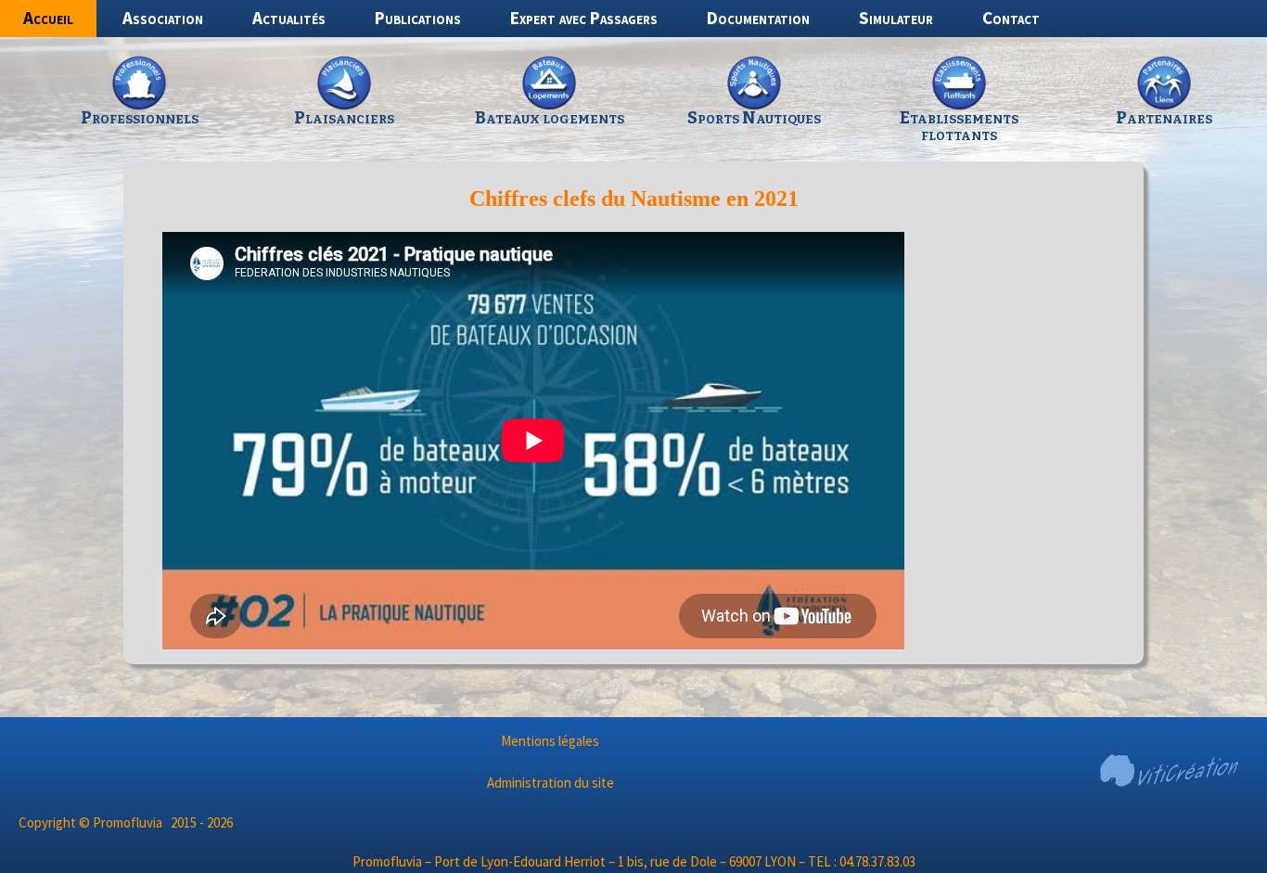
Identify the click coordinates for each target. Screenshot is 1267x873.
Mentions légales (550, 741)
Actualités (289, 17)
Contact (1011, 17)
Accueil (48, 17)
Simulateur (896, 17)
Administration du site (550, 782)
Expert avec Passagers (584, 17)
